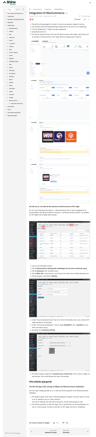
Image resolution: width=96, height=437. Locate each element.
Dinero (11, 40)
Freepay (11, 46)
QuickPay (11, 76)
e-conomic (12, 43)
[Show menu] (90, 2)
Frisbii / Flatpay (13, 52)
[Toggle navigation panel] (26, 11)
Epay (10, 49)
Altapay (11, 31)
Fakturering (11, 16)
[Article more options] (88, 19)
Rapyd (11, 79)
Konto (9, 109)
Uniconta (11, 94)
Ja (57, 423)
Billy (10, 34)
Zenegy (11, 97)
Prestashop (12, 73)
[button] (13, 9)
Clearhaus (12, 37)
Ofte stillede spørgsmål (14, 112)
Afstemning (11, 106)
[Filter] (23, 9)
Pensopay (12, 70)
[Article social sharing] (84, 19)
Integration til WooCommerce (17, 103)
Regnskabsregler (12, 115)
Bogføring (10, 22)
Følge (78, 19)
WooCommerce (13, 100)
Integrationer (11, 25)
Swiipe (11, 91)
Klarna (11, 55)
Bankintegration (13, 28)
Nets (10, 64)
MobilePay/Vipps (13, 61)
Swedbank (12, 88)
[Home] (9, 3)
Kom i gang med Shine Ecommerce (16, 13)
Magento (11, 58)
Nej (67, 423)
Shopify (11, 82)
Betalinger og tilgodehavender (16, 19)
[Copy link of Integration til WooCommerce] (66, 13)
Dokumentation (37, 9)
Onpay (11, 67)
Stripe (10, 85)
